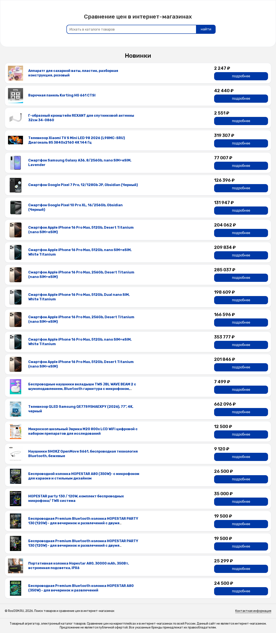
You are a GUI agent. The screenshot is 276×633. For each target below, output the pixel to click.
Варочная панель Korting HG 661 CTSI (62, 95)
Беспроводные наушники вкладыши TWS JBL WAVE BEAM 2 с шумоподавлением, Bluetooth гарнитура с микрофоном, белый (82, 388)
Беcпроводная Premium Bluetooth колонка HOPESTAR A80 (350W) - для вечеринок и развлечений (81, 588)
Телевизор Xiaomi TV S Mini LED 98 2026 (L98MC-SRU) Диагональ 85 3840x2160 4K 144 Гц (76, 140)
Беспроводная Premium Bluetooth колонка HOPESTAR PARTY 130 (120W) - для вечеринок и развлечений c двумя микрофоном (83, 523)
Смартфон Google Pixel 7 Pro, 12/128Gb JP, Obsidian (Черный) (83, 185)
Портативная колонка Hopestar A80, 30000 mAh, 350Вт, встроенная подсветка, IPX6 (78, 565)
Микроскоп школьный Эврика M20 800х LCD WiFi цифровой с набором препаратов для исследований (83, 431)
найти (206, 29)
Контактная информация (253, 611)
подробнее (241, 76)
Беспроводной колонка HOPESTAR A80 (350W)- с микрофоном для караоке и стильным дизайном (83, 476)
